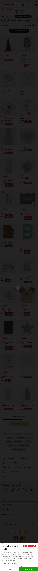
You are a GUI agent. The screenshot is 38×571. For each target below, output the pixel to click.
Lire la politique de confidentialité (9, 563)
